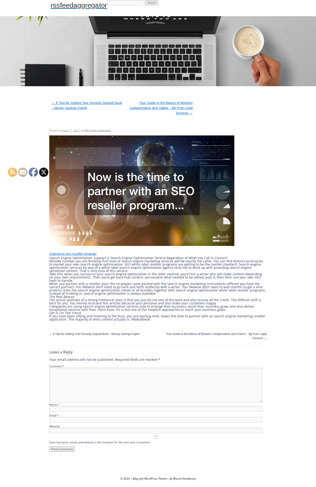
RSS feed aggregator (97, 130)
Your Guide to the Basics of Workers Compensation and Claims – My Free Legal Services (161, 108)
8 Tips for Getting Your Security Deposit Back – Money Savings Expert (94, 334)
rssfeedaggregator (79, 5)
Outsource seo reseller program (72, 254)
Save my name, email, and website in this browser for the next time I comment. (99, 442)
